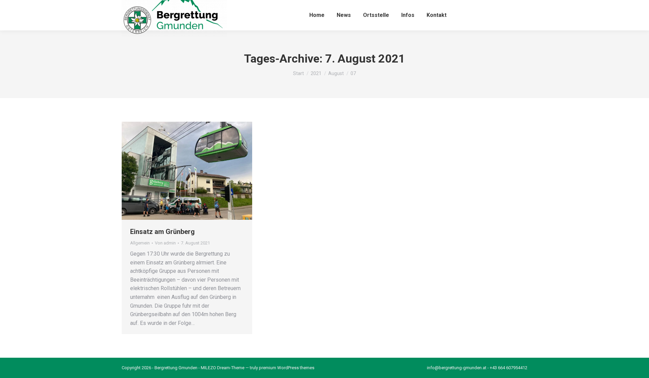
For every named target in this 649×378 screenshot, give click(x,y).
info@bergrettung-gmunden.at (456, 367)
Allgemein (140, 242)
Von (165, 242)
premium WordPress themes (286, 367)
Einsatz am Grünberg (162, 232)
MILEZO (208, 367)
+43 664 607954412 (508, 367)
